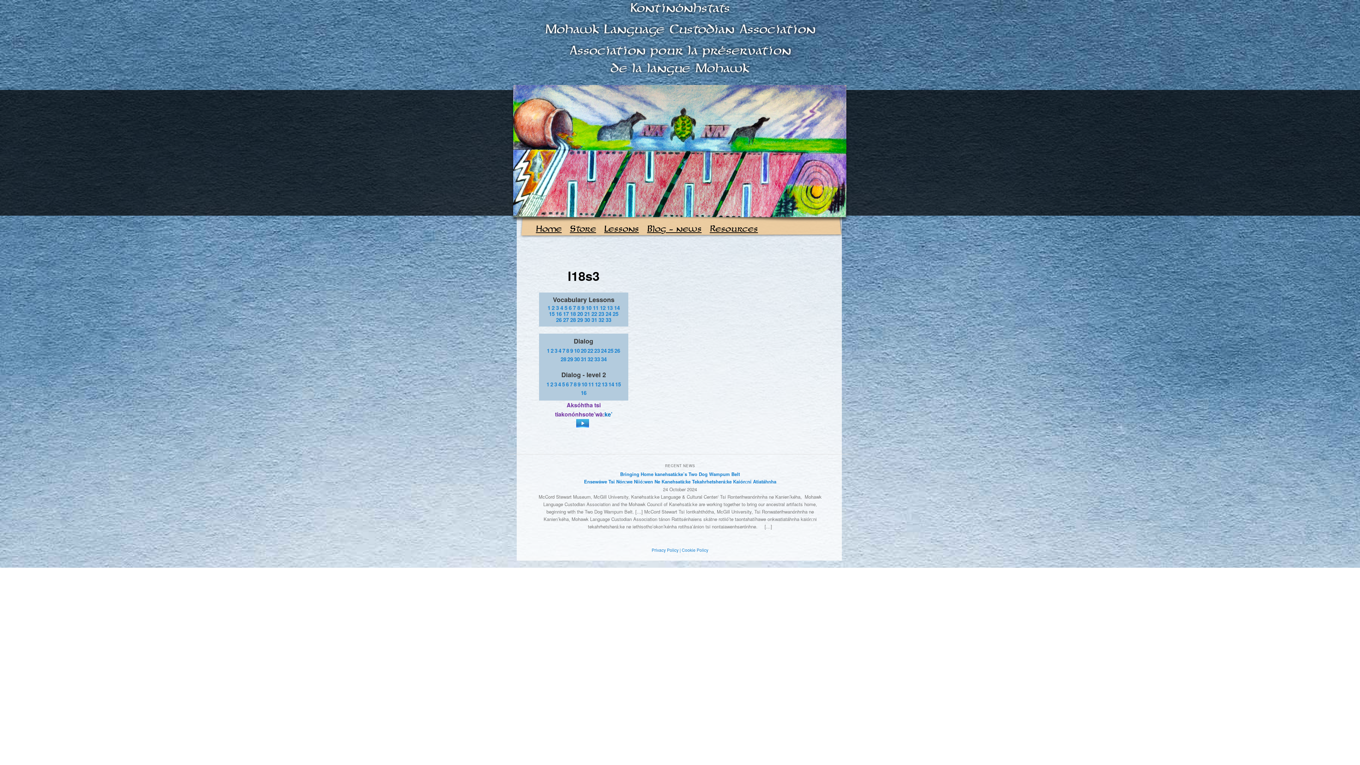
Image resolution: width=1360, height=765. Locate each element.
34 (604, 359)
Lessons (621, 229)
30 (587, 320)
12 (603, 308)
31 (594, 320)
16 (559, 314)
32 (601, 320)
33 (608, 320)
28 (573, 320)
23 (601, 314)
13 (610, 308)
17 (566, 314)
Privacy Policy (665, 550)
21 (587, 314)
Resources (734, 229)
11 (596, 308)
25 (615, 314)
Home (549, 229)
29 (580, 320)
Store (583, 229)
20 (580, 314)
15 (552, 314)
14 (617, 308)
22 (594, 314)
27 (566, 320)
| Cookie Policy (694, 550)
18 (573, 314)
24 (608, 314)
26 (559, 320)
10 (588, 308)
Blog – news (674, 229)
